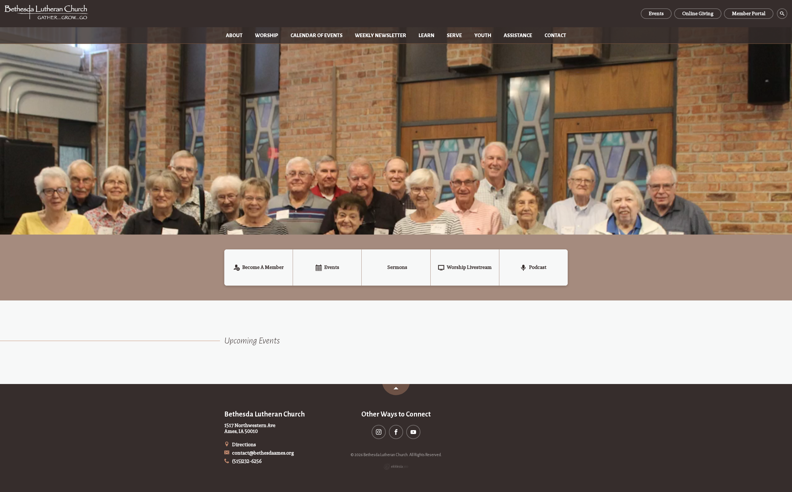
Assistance (518, 35)
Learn (426, 35)
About (234, 35)
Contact (555, 35)
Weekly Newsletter (380, 35)
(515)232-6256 (246, 461)
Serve (454, 35)
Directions (243, 444)
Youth (482, 35)
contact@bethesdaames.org (262, 453)
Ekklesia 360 (396, 467)
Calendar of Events (316, 35)
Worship (266, 35)
